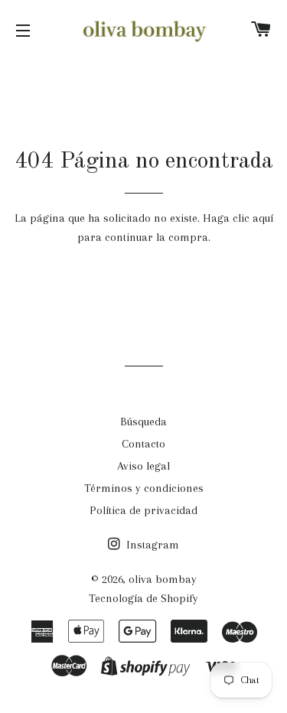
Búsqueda (143, 421)
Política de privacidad (143, 510)
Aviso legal (143, 466)
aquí (263, 218)
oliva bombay (163, 579)
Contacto (143, 444)
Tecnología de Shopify (143, 598)
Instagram (151, 545)
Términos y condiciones (144, 488)
